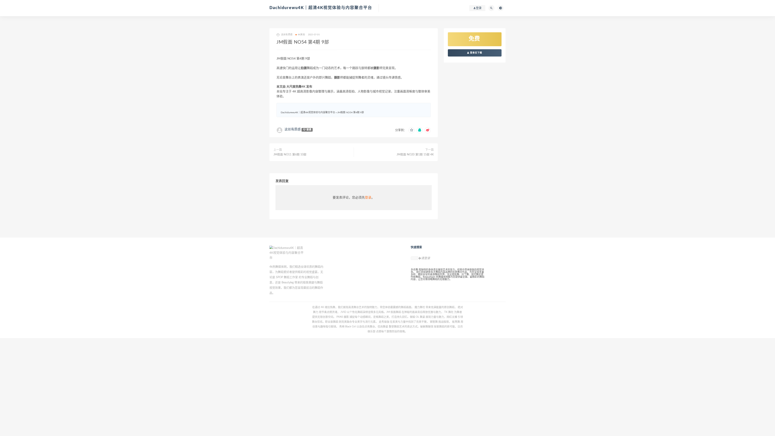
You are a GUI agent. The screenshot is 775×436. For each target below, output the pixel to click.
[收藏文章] (411, 130)
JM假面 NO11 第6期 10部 (289, 154)
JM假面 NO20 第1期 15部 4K (415, 154)
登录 (368, 197)
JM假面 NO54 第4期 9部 (350, 112)
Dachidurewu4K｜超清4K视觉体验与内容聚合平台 (320, 8)
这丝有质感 (293, 129)
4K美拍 (301, 35)
